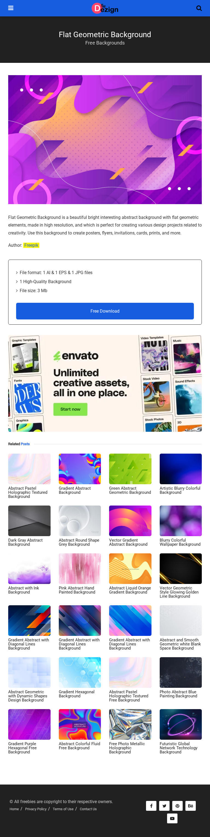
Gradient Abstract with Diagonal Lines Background (28, 644)
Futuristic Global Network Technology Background (178, 747)
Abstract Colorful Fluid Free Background (79, 745)
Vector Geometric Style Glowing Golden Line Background (179, 592)
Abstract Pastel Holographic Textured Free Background (128, 696)
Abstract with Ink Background (23, 590)
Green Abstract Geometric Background (130, 490)
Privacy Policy (35, 809)
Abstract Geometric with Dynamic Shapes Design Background (27, 696)
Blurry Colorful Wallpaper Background (180, 542)
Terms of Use (63, 809)
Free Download (105, 311)
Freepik (31, 245)
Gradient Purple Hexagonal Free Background (22, 747)
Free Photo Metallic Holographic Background (127, 747)
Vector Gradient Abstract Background (128, 542)
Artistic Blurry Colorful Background (180, 490)
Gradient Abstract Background (75, 490)
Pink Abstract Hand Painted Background (77, 590)
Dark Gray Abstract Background (25, 542)
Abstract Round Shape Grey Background (79, 542)
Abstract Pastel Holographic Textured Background (27, 492)
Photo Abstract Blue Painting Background (178, 693)
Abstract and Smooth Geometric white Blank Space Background (180, 644)
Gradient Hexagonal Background (77, 693)
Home (14, 809)
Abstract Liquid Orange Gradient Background (130, 590)
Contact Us (88, 809)
